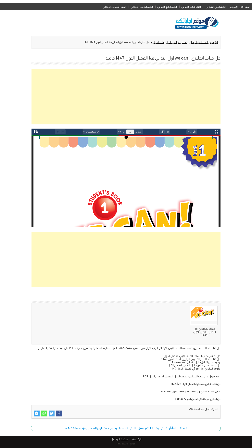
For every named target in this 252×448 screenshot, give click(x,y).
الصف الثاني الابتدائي (216, 7)
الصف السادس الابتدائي (114, 7)
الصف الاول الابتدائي (240, 7)
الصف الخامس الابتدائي (142, 7)
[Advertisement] (126, 96)
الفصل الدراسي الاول (176, 42)
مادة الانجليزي (157, 42)
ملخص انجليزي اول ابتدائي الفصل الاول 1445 (204, 332)
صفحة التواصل (119, 439)
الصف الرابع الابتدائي (167, 7)
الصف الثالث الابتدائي (191, 7)
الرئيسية (214, 42)
